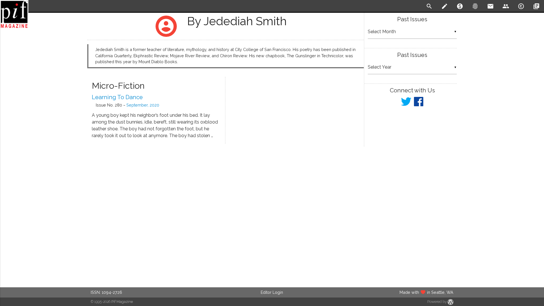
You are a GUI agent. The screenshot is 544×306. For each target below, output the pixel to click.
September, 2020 (142, 105)
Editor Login (272, 292)
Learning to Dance (117, 97)
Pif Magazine (122, 301)
